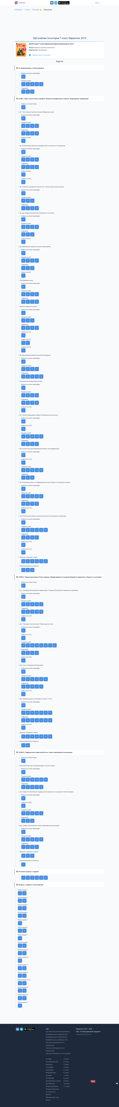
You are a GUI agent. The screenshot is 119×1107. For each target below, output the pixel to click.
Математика (50, 1083)
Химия (48, 1100)
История (49, 1075)
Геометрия (49, 1070)
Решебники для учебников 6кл (56, 1037)
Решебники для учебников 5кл (56, 1034)
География (49, 1067)
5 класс (66, 1070)
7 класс (66, 1075)
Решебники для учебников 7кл (56, 1040)
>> (23, 76)
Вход (97, 3)
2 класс (66, 1062)
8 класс (66, 1078)
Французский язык (52, 1097)
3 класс (66, 1064)
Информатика (51, 1073)
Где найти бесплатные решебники (58, 1031)
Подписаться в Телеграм (41, 55)
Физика (48, 1094)
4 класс (66, 1067)
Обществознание (52, 1086)
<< (23, 118)
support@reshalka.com (83, 1034)
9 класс (66, 1081)
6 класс (66, 1073)
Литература (50, 1078)
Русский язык (51, 1092)
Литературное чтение (53, 1081)
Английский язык (52, 1062)
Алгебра (49, 1059)
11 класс (66, 1086)
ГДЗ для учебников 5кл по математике (55, 1044)
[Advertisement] (105, 1094)
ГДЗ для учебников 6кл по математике (55, 1049)
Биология (49, 1064)
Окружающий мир (52, 1089)
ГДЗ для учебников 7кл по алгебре (58, 1053)
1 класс (66, 1059)
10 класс (66, 1083)
